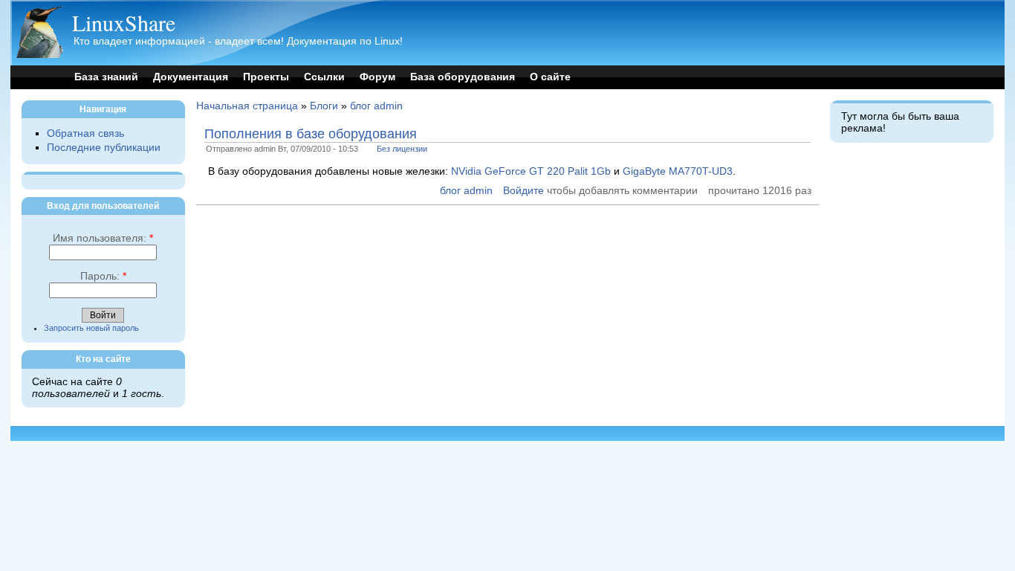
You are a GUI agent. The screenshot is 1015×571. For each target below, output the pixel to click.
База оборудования (462, 77)
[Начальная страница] (39, 54)
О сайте (550, 77)
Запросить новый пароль (91, 327)
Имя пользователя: (103, 238)
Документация (190, 77)
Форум (377, 77)
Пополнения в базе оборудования (310, 133)
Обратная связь (85, 133)
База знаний (106, 77)
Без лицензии (402, 148)
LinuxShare (123, 22)
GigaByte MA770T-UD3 (678, 171)
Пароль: (103, 276)
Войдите (523, 190)
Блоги (324, 106)
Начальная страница (247, 106)
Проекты (266, 77)
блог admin (376, 106)
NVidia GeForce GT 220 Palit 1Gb (531, 171)
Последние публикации (103, 147)
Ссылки (324, 77)
